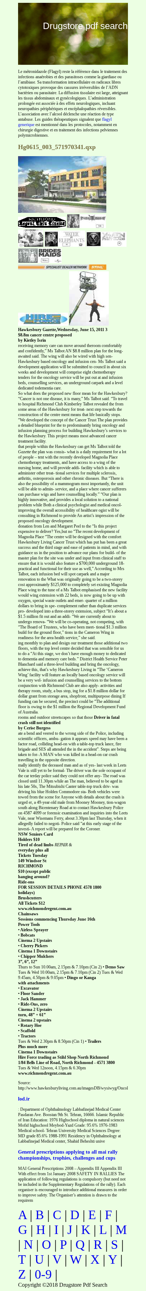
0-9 (43, 1274)
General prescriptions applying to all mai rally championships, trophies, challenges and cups (68, 1155)
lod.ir (24, 1099)
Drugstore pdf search (85, 26)
